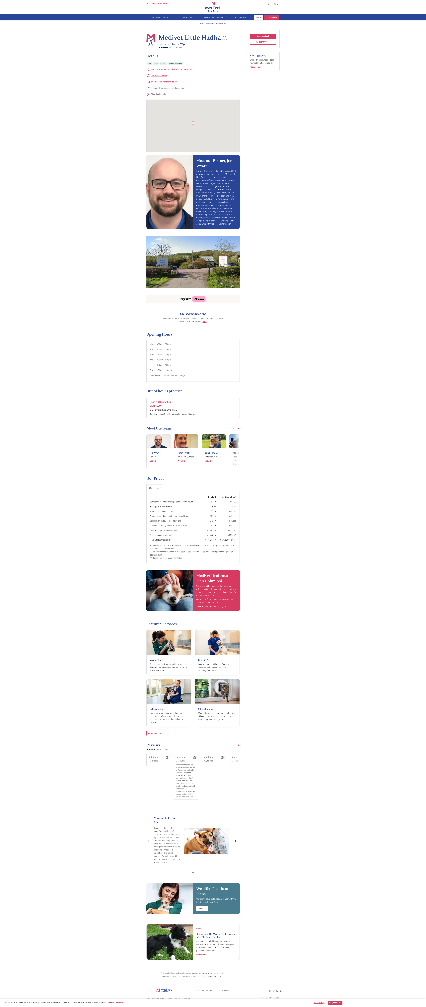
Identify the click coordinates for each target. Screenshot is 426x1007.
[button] (193, 123)
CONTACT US (210, 990)
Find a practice (271, 17)
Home (201, 23)
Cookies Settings (319, 1003)
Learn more (202, 908)
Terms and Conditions (175, 998)
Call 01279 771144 (159, 75)
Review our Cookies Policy (116, 1002)
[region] (213, 1003)
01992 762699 (156, 406)
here (205, 321)
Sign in (258, 17)
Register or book (263, 36)
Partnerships (223, 990)
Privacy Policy (151, 998)
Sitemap (187, 998)
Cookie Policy (161, 998)
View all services (154, 733)
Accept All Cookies (335, 1003)
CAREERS (200, 990)
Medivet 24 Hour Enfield (160, 402)
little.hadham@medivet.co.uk (164, 82)
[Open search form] (270, 4)
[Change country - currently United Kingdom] (276, 4)
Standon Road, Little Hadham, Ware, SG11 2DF (171, 69)
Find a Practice (210, 23)
